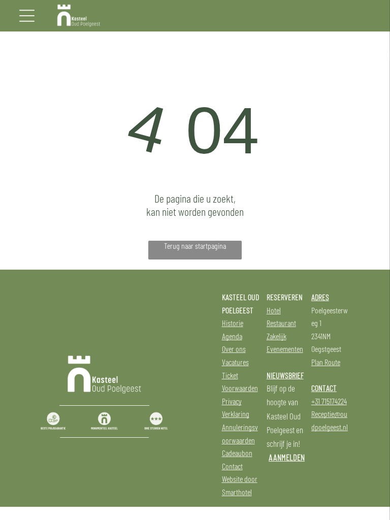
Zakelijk (276, 336)
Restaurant (281, 323)
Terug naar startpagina (195, 245)
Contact (232, 466)
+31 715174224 (329, 401)
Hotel (274, 310)
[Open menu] (27, 15)
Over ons (234, 348)
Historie (232, 323)
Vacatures (235, 362)
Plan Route (325, 362)
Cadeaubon (237, 453)
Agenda (232, 336)
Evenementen (285, 348)
